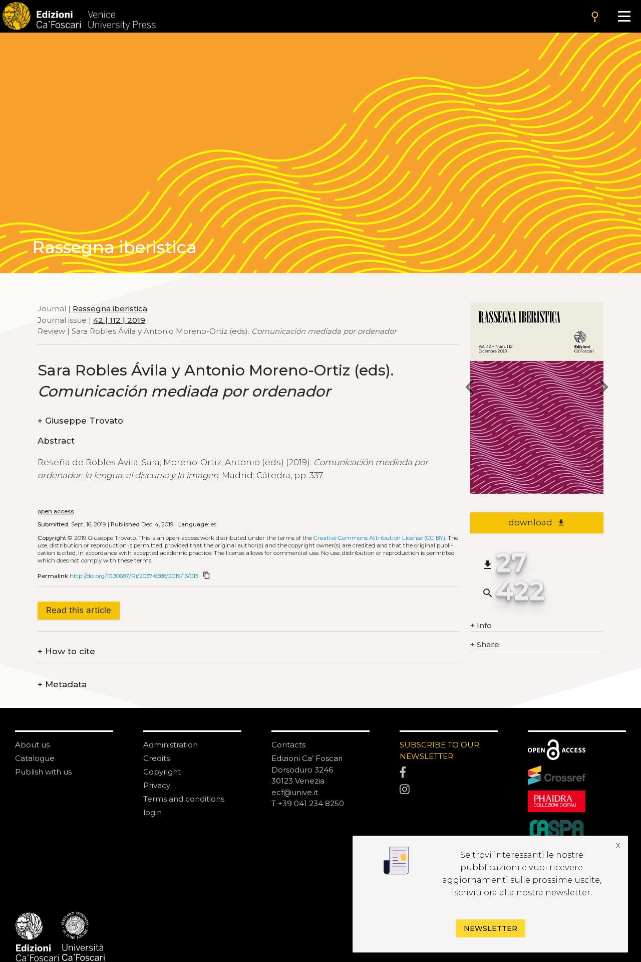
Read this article (78, 610)
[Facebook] (449, 773)
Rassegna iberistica (110, 308)
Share (484, 644)
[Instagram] (449, 790)
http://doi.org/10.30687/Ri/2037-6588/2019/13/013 (134, 576)
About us (32, 744)
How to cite (66, 651)
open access (56, 511)
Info (481, 625)
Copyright (162, 772)
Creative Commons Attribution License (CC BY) (379, 537)
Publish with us (43, 772)
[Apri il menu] (624, 16)
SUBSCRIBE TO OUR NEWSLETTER (439, 750)
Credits (156, 758)
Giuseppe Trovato (80, 421)
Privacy (156, 785)
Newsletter (490, 928)
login (152, 812)
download (536, 522)
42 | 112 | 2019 (119, 319)
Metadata (62, 684)
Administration (170, 744)
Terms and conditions (183, 799)
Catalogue (35, 758)
